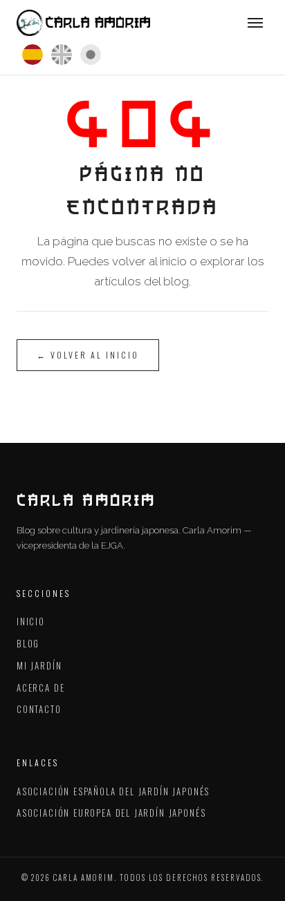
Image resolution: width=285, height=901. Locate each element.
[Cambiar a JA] (90, 54)
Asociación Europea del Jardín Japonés (111, 812)
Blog (28, 643)
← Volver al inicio (88, 355)
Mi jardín (39, 665)
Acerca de (40, 687)
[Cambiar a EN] (61, 54)
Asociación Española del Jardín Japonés (113, 791)
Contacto (39, 709)
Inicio (31, 621)
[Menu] (255, 23)
